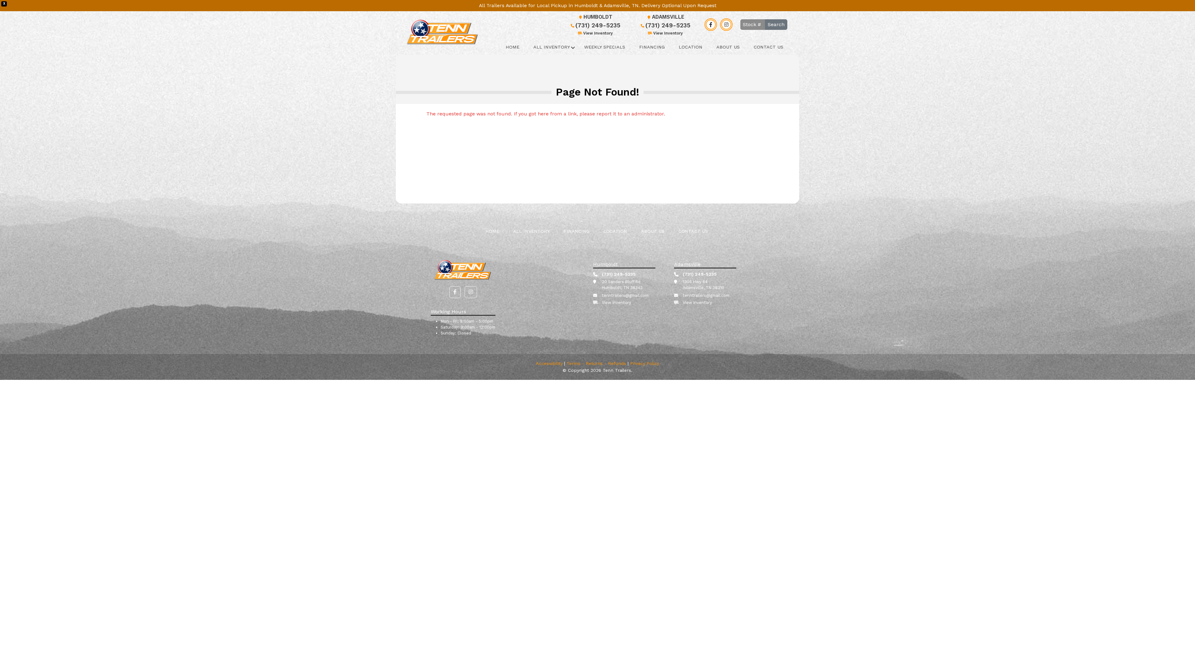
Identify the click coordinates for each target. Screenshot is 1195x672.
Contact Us (768, 46)
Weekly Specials (604, 46)
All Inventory (551, 46)
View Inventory (598, 33)
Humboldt (597, 17)
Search (776, 24)
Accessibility (549, 363)
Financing (652, 46)
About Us (728, 46)
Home (512, 46)
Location (690, 46)
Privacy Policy (644, 363)
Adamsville (668, 17)
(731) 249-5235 (598, 25)
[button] (455, 292)
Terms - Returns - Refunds (596, 363)
